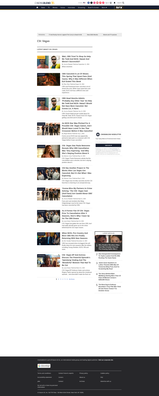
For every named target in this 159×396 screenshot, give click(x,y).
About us (82, 377)
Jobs (39, 381)
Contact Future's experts (66, 373)
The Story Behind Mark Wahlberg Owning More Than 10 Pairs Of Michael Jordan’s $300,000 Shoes (110, 277)
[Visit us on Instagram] (94, 3)
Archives (72, 279)
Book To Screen (93, 8)
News (43, 8)
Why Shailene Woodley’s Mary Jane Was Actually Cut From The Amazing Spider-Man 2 (109, 247)
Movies (55, 8)
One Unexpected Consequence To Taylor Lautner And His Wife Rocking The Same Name (109, 256)
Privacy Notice (115, 150)
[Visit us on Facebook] (88, 3)
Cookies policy (104, 373)
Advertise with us (105, 381)
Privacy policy (84, 373)
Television (41, 57)
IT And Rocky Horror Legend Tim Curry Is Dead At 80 (65, 34)
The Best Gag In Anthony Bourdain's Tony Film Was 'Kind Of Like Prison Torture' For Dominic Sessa (110, 287)
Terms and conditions (44, 373)
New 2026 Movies (92, 34)
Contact (61, 381)
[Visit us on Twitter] (91, 3)
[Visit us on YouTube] (97, 3)
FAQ (101, 377)
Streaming (81, 8)
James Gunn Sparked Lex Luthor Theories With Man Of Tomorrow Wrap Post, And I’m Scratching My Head (109, 266)
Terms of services (113, 148)
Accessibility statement (45, 377)
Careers (61, 377)
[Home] (37, 8)
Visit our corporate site (105, 360)
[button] (120, 3)
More (104, 8)
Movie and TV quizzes (110, 34)
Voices (62, 8)
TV (49, 8)
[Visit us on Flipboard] (100, 3)
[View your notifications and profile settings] (114, 3)
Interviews (71, 8)
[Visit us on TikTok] (103, 3)
